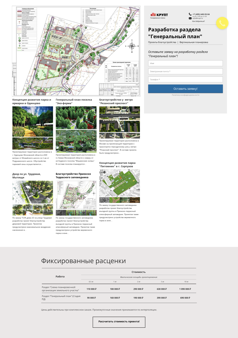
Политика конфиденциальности (185, 95)
